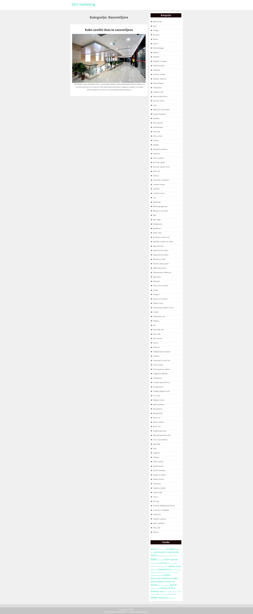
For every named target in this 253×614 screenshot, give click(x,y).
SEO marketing (83, 4)
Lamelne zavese (159, 184)
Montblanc (157, 228)
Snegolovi (156, 453)
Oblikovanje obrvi (159, 268)
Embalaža (156, 70)
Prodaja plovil (158, 387)
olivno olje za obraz (166, 572)
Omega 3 (156, 294)
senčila (154, 584)
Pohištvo (156, 356)
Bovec (157, 549)
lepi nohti (169, 563)
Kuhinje (156, 176)
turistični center (155, 588)
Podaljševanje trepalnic (161, 352)
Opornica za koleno (160, 299)
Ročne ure (156, 426)
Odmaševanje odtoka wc (162, 272)
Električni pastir (159, 66)
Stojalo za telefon (159, 475)
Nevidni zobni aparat (161, 264)
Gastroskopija (158, 83)
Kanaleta (156, 118)
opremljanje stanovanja (157, 575)
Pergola (156, 321)
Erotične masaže (159, 74)
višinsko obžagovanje (156, 594)
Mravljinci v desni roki (161, 237)
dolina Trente (162, 549)
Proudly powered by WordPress (116, 612)
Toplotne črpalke (159, 488)
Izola (155, 105)
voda (154, 597)
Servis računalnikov (160, 440)
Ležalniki (156, 189)
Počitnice (156, 347)
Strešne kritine (158, 479)
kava (154, 559)
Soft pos (156, 457)
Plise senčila (157, 338)
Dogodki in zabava (160, 61)
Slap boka (156, 444)
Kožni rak (156, 171)
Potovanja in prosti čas (161, 360)
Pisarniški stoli (158, 330)
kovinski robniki (155, 563)
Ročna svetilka (158, 422)
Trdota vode (157, 492)
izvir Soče (175, 555)
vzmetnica (162, 597)
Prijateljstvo (157, 378)
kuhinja (163, 562)
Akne (155, 26)
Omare (155, 290)
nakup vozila (174, 566)
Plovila (155, 343)
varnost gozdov (168, 591)
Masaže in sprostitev (160, 211)
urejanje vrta (157, 591)
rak (173, 581)
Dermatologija (158, 48)
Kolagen (156, 145)
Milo (154, 215)
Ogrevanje (157, 277)
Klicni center (157, 136)
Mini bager (157, 220)
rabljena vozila (163, 581)
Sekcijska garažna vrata (161, 435)
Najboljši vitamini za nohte (163, 242)
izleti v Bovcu (169, 555)
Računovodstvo (158, 404)
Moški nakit (157, 233)
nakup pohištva (164, 566)
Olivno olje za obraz (160, 286)
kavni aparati (171, 559)
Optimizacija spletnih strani (163, 308)
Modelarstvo (157, 224)
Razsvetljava (157, 409)
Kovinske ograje (159, 162)
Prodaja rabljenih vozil (161, 391)
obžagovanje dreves (156, 572)
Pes (154, 325)
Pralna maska (158, 365)
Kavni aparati (158, 123)
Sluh (154, 448)
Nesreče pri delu (159, 259)
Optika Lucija (158, 303)
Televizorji (157, 484)
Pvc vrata (156, 396)
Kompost (156, 154)
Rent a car (156, 418)
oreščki (166, 575)
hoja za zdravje (161, 555)
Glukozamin (157, 88)
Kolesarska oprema (160, 149)
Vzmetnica (157, 514)
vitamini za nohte (176, 591)
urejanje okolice (167, 588)
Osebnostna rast (159, 316)
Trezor (155, 497)
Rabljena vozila (158, 400)
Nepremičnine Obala (160, 255)
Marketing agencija (160, 206)
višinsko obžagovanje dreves (169, 594)
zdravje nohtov (172, 598)
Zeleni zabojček (159, 523)
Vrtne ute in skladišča (161, 510)
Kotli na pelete (158, 158)
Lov (154, 198)
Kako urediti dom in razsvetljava (109, 30)
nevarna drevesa (176, 569)
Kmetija (156, 140)
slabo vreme (161, 585)
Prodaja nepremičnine (161, 382)
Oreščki (156, 312)
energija (171, 548)
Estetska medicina (159, 79)
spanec (173, 584)
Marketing (156, 202)
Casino (155, 44)
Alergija (156, 30)
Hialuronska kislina (160, 96)
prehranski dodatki (160, 578)
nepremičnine (164, 569)
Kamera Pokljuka (159, 114)
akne (153, 548)
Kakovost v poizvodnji (161, 110)
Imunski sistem (158, 101)
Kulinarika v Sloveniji (161, 180)
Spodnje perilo (158, 466)
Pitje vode (156, 334)
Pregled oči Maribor (160, 374)
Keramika (156, 132)
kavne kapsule (160, 560)
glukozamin (160, 552)
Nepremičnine (158, 246)
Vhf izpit (156, 501)
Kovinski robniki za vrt (161, 167)
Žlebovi (156, 532)
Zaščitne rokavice (159, 519)
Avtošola (156, 35)
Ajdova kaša (157, 22)
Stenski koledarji (159, 470)
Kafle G (145, 612)
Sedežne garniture (160, 431)
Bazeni (155, 39)
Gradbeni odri (158, 92)
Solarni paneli (158, 462)
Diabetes (156, 57)
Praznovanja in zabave (161, 369)
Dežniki (156, 52)
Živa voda (156, 528)
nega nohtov (154, 569)
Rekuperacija (158, 413)
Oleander (156, 281)
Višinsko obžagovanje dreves (164, 506)
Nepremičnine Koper (160, 250)
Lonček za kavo (158, 193)
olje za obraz (175, 572)
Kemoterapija (158, 127)
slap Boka (167, 585)
